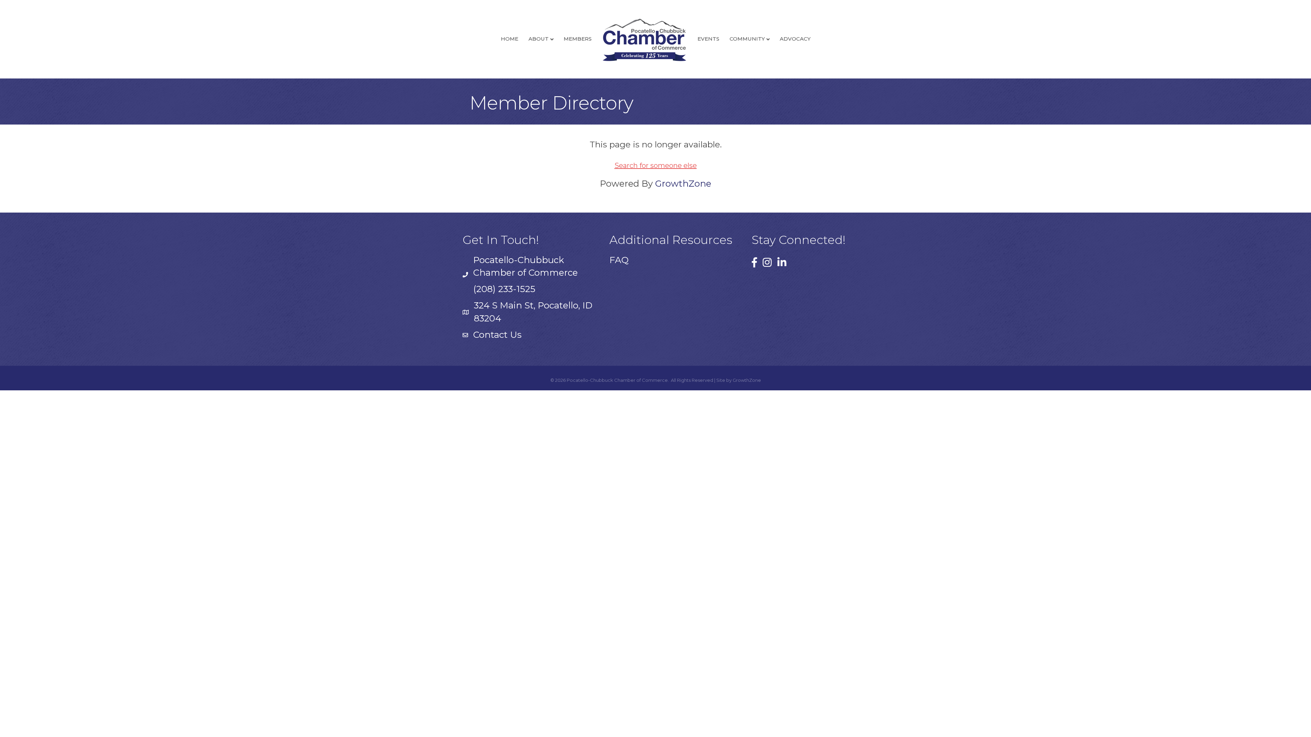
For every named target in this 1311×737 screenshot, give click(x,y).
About (538, 38)
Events (708, 38)
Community (747, 38)
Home (509, 38)
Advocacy (795, 38)
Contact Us (497, 334)
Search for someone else (656, 165)
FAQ (619, 260)
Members (578, 38)
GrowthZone (683, 183)
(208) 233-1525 (504, 289)
